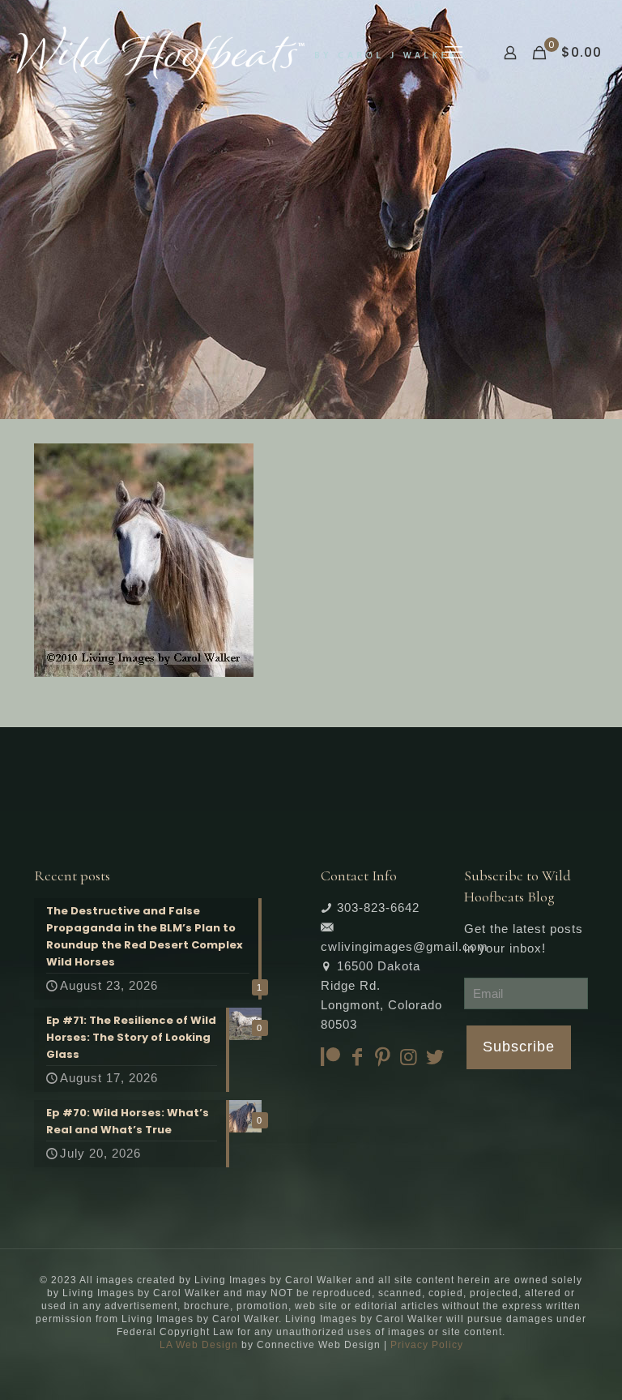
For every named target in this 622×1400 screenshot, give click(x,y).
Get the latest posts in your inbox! (523, 938)
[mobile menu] (453, 52)
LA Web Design (199, 1345)
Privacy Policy (426, 1345)
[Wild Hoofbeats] (235, 52)
